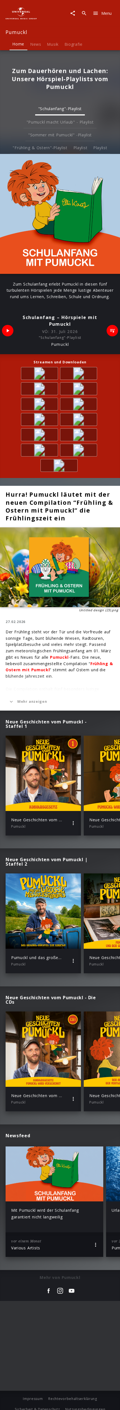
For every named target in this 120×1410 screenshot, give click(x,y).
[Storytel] (40, 451)
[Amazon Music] (79, 374)
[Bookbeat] (79, 435)
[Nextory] (40, 435)
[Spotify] (40, 389)
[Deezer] (79, 389)
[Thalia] (79, 420)
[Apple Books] (60, 466)
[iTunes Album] (40, 405)
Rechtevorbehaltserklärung (72, 1398)
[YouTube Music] (40, 420)
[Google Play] (79, 451)
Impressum (33, 1398)
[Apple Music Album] (40, 374)
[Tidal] (79, 405)
